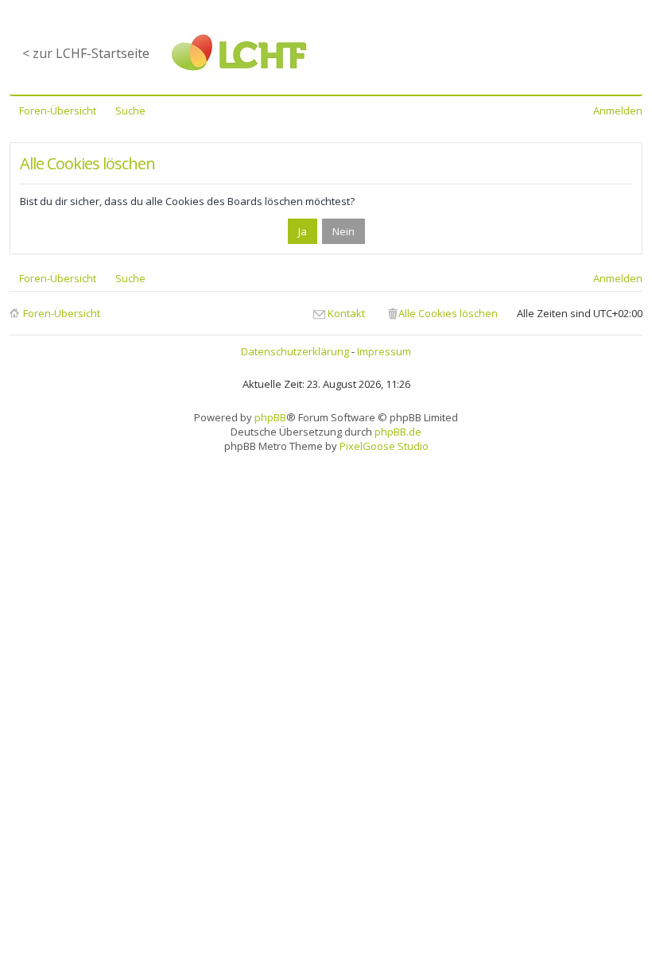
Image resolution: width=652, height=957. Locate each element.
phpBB (270, 417)
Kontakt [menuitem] (346, 313)
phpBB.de (398, 431)
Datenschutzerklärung (295, 351)
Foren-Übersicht (61, 313)
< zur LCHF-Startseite (85, 53)
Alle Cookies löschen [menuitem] (448, 313)
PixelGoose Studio (384, 446)
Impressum (384, 351)
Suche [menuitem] (130, 110)
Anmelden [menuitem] (617, 110)
